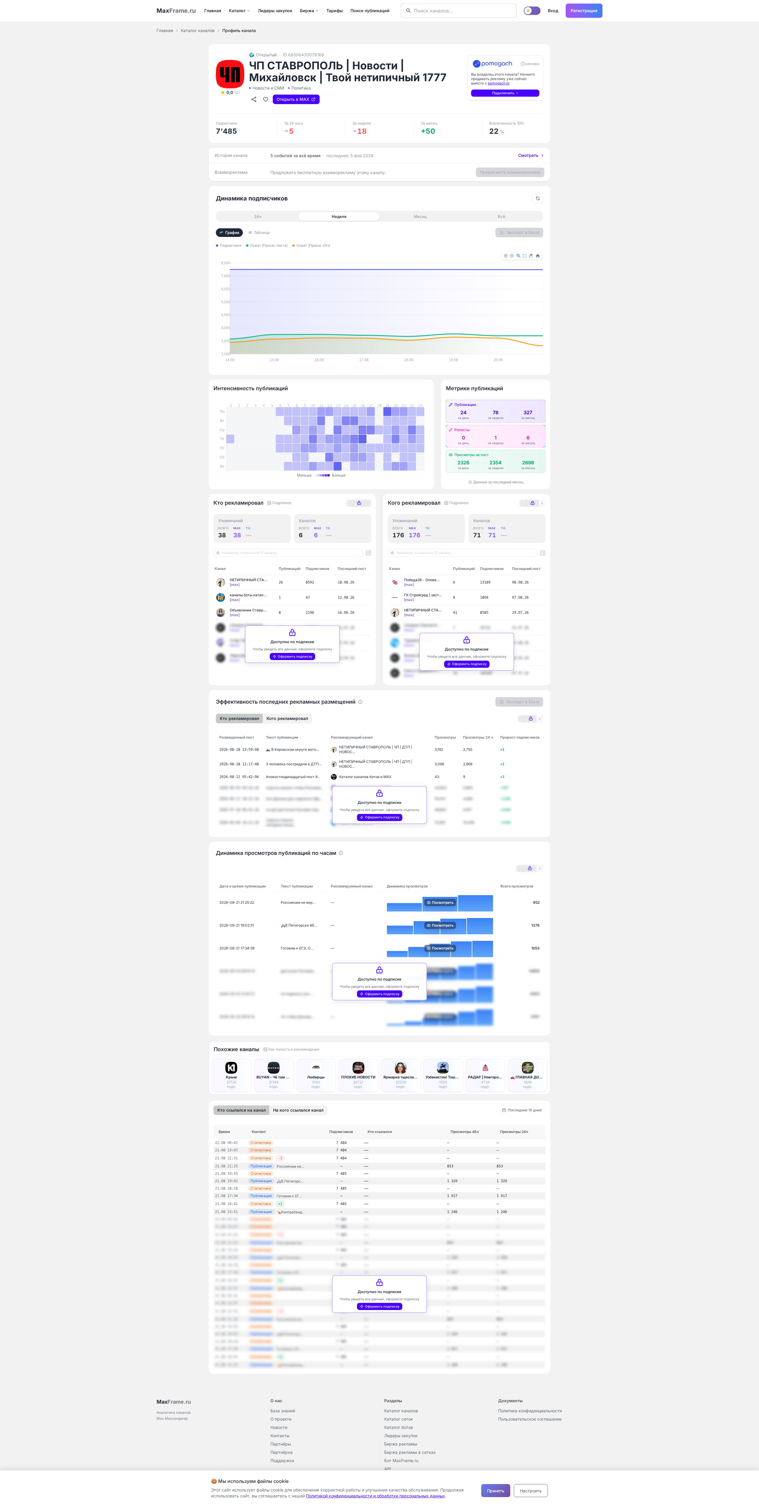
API (387, 1468)
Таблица (262, 232)
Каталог (237, 10)
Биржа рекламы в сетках (410, 1452)
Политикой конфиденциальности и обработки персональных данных (375, 1495)
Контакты (279, 1435)
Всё (501, 216)
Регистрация (584, 10)
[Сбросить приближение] (537, 198)
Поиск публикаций (370, 10)
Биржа (307, 10)
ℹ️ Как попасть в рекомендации (291, 1049)
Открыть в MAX (293, 99)
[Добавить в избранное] (265, 99)
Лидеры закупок (275, 10)
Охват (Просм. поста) (269, 245)
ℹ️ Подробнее (279, 503)
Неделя (339, 216)
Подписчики (230, 245)
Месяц (420, 216)
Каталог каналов (198, 30)
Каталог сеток (398, 1418)
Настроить (531, 1490)
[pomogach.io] (492, 63)
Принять (495, 1490)
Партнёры (280, 1443)
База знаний (282, 1410)
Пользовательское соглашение (530, 1418)
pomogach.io (498, 83)
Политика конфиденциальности (530, 1410)
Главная (212, 10)
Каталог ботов (398, 1427)
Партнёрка (281, 1452)
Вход (553, 10)
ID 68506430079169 (303, 54)
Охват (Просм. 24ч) (313, 245)
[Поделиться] (254, 99)
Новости (278, 1427)
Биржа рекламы (400, 1443)
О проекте (280, 1418)
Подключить (503, 93)
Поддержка (282, 1460)
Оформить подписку (295, 656)
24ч (257, 216)
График (232, 232)
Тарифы (334, 10)
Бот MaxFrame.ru (401, 1460)
